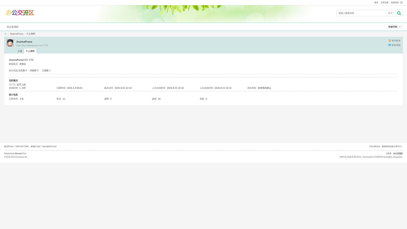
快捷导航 (392, 26)
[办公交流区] (20, 13)
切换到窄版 (401, 2)
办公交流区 (13, 26)
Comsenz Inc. (22, 157)
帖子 (390, 13)
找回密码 (395, 2)
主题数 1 (46, 70)
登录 (376, 2)
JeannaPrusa (16, 33)
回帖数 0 (34, 70)
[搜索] (399, 13)
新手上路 (21, 84)
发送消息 (396, 45)
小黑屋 (388, 153)
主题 (20, 51)
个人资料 (30, 51)
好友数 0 (22, 70)
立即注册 (384, 2)
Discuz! (18, 153)
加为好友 (396, 40)
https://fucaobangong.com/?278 (32, 45)
